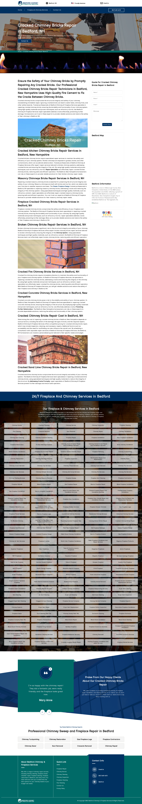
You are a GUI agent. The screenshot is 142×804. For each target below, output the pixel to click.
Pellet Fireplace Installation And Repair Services (98, 541)
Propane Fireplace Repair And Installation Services (17, 499)
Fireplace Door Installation (71, 499)
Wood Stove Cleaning (125, 619)
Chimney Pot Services (98, 472)
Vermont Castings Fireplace (125, 556)
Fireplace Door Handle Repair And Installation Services (98, 499)
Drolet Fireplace (17, 574)
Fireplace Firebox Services (71, 507)
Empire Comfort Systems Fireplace (17, 581)
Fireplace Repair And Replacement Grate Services (44, 506)
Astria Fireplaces (125, 549)
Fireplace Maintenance (44, 619)
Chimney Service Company (98, 601)
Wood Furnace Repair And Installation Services (71, 491)
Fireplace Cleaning (125, 425)
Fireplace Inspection (71, 458)
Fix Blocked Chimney (17, 521)
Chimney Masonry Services (44, 478)
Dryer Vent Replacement (70, 607)
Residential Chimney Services (98, 514)
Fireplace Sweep (71, 478)
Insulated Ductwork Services (125, 634)
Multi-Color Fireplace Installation (71, 541)
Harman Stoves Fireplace (44, 562)
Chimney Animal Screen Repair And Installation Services (98, 444)
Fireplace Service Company (71, 601)
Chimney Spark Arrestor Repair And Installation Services (71, 444)
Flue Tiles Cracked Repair (71, 528)
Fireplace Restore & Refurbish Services (44, 642)
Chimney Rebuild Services (44, 588)
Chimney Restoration (17, 458)
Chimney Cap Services (44, 465)
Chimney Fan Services (125, 472)
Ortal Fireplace (98, 568)
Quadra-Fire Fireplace (125, 562)
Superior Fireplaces (17, 549)
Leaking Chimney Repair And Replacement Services (44, 521)
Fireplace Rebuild (17, 484)
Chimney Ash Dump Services (71, 472)
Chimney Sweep (17, 425)
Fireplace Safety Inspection (98, 607)
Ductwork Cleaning (98, 613)
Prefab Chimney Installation (71, 588)
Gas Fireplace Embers (125, 534)
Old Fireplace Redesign (98, 528)
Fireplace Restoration (17, 444)
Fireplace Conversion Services (98, 627)
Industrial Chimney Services (125, 514)
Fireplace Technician (125, 613)
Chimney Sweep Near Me (71, 613)
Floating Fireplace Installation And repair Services (98, 642)
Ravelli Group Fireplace (71, 581)
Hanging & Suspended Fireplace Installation (125, 626)
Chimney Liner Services (17, 472)
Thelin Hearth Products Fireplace (44, 581)
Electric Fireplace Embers (98, 534)
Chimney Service (71, 425)
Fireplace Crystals (43, 541)
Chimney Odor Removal (44, 528)
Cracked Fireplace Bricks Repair (71, 642)
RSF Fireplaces (16, 556)
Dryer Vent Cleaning (125, 588)
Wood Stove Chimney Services (17, 627)
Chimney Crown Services (16, 465)
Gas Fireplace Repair (71, 484)
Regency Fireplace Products (125, 541)
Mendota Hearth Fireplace (71, 568)
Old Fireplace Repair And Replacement (98, 458)
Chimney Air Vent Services (17, 541)
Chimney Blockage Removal (44, 458)
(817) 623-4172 (116, 10)
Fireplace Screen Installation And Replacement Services (125, 581)
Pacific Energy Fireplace (44, 568)
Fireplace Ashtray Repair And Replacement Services (125, 499)
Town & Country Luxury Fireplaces (71, 549)
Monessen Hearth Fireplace (44, 574)
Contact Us (57, 10)
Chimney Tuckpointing (125, 451)
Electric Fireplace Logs (44, 514)
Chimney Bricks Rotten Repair (98, 521)
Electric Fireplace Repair (98, 484)
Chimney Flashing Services (17, 478)
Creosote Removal (44, 431)
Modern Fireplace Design (16, 534)
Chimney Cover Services (98, 465)
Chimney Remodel (98, 634)
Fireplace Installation (98, 437)
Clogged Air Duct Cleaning (44, 601)
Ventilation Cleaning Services (44, 634)
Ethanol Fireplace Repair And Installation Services (98, 491)
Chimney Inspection (98, 425)
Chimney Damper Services (44, 472)
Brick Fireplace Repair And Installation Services (17, 642)
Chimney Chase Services (71, 465)
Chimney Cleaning (44, 425)
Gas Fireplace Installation (17, 491)
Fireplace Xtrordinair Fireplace (125, 568)
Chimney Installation (125, 431)
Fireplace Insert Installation (16, 588)
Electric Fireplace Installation (44, 491)
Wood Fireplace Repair (44, 484)
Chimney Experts (17, 607)
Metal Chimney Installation (17, 451)
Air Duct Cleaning (44, 595)
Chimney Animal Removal (98, 581)
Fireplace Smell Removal (17, 528)
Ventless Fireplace (70, 627)
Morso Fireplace (71, 574)
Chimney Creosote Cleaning (44, 437)
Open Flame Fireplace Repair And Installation (17, 634)
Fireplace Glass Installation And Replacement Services (43, 499)
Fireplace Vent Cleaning (98, 478)
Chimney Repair (98, 431)
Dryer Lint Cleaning (71, 595)
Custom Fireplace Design (44, 534)
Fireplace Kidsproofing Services (98, 588)
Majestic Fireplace (98, 556)
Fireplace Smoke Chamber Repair (71, 451)
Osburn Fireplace (71, 562)
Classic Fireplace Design (125, 528)
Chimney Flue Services (125, 465)
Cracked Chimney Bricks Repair (125, 521)
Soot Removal (71, 431)
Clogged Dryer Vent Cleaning (17, 601)
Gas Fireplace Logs (125, 507)
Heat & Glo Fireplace (17, 562)
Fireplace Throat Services (17, 514)
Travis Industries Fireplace (98, 574)
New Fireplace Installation (125, 437)
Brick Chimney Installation (125, 444)
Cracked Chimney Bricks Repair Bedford (35, 51)
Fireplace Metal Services (17, 507)
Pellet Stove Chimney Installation (71, 534)
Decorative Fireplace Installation (125, 607)
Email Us (106, 3)
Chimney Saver (125, 458)
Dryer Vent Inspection (125, 595)
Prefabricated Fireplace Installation (125, 491)
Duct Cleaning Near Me (44, 613)
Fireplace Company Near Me (17, 619)
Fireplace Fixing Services (44, 627)
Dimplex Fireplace (98, 562)
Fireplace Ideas (17, 613)
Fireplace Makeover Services (71, 634)
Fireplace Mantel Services (125, 642)
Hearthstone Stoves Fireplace (125, 574)
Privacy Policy (61, 788)
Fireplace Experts (125, 601)
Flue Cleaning (17, 431)
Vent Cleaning (17, 595)
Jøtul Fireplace (16, 568)
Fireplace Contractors (125, 478)
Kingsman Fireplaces (98, 549)
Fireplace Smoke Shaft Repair (44, 451)
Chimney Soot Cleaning (17, 437)
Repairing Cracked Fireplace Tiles (71, 521)
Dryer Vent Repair (43, 607)
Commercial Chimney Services (71, 514)
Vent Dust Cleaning (98, 595)
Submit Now (107, 124)
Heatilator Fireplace (44, 556)
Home (20, 10)
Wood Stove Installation (98, 619)
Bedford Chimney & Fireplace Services (100, 800)
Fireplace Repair (71, 437)
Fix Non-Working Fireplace (44, 444)
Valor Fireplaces (44, 549)
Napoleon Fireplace (71, 556)
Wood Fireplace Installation (125, 484)
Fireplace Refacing (98, 451)
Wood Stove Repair (71, 619)
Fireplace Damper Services (98, 507)
